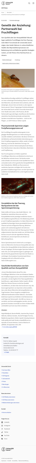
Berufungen (6, 384)
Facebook (7, 429)
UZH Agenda (6, 376)
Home (2, 12)
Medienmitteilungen (7, 60)
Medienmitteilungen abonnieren (11, 403)
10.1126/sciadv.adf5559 (10, 327)
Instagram (7, 426)
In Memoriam (6, 387)
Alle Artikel (9, 12)
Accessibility (14, 461)
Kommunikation (7, 412)
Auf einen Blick (6, 370)
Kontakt (9, 461)
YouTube (6, 435)
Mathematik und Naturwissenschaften (10, 63)
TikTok (6, 432)
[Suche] (29, 3)
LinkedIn (6, 422)
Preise (4, 381)
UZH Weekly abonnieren (9, 397)
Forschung (17, 60)
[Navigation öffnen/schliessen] (33, 3)
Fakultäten (5, 373)
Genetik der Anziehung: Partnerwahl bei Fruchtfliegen (13, 14)
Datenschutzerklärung (23, 461)
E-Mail (7, 352)
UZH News (4, 8)
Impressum (3, 461)
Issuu (5, 439)
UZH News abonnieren (8, 400)
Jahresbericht (6, 379)
